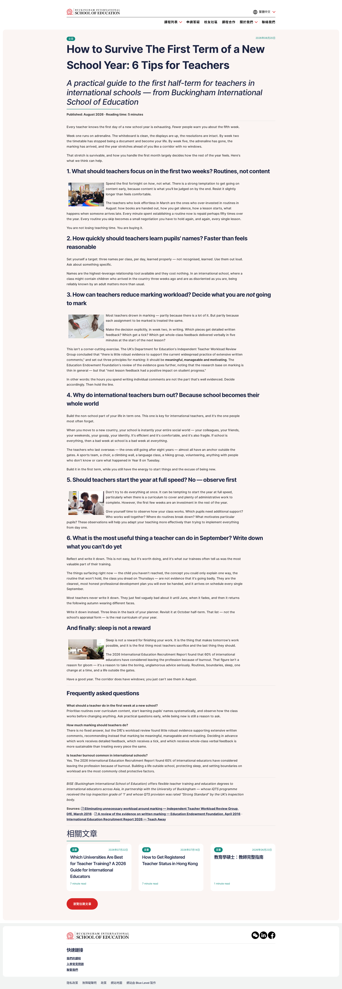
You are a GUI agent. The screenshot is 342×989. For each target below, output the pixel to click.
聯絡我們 (268, 22)
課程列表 (171, 22)
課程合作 (228, 22)
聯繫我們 (72, 970)
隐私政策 (72, 983)
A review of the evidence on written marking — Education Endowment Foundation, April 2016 (169, 814)
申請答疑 (193, 22)
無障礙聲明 (89, 983)
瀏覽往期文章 (82, 904)
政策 (104, 983)
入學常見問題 (75, 964)
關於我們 (246, 22)
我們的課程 (74, 958)
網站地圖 (116, 983)
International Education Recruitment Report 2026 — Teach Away (116, 819)
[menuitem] (173, 22)
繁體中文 (264, 12)
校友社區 (211, 22)
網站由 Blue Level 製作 (141, 983)
